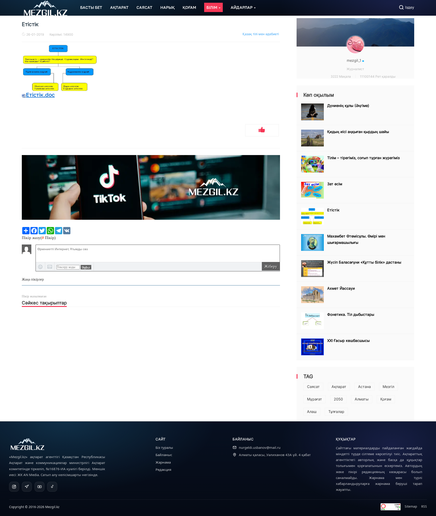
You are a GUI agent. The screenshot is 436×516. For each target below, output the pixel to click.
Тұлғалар (336, 411)
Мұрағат (314, 399)
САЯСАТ (144, 7)
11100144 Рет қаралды (378, 76)
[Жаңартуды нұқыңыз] (86, 267)
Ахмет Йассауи (341, 288)
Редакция (163, 469)
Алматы (362, 399)
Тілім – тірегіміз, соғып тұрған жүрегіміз (363, 158)
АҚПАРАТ (119, 7)
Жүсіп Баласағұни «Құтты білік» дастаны (364, 262)
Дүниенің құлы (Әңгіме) (348, 105)
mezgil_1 (354, 60)
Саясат (313, 386)
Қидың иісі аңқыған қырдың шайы (358, 131)
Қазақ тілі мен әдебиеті (261, 34)
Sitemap (411, 506)
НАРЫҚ (167, 7)
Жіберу (270, 266)
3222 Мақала (341, 76)
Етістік (333, 210)
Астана (364, 386)
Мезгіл (388, 386)
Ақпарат (339, 386)
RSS (424, 506)
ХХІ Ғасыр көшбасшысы (348, 340)
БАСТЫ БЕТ (91, 7)
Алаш (312, 411)
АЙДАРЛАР (242, 7)
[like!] (262, 130)
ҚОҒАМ (189, 7)
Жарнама (163, 462)
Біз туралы (164, 447)
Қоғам (385, 399)
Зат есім (334, 184)
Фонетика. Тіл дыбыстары (350, 314)
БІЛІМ (212, 7)
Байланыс (164, 454)
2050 (338, 399)
